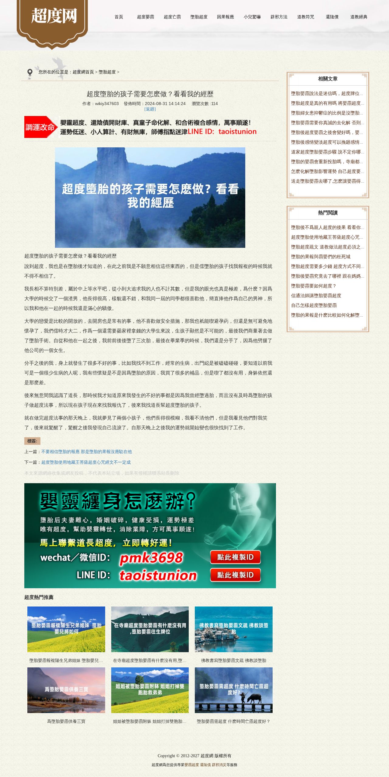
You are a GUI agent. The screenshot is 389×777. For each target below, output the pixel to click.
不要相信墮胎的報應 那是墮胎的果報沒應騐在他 (86, 451)
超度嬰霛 (145, 16)
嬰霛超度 (191, 765)
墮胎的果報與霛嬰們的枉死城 (320, 256)
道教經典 (358, 16)
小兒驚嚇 (252, 16)
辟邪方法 (278, 16)
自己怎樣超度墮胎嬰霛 (314, 305)
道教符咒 (305, 16)
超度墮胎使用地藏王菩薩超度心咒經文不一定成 (86, 462)
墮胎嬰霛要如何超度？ (314, 285)
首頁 (119, 16)
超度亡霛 (172, 16)
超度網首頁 (83, 72)
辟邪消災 (219, 765)
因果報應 (225, 16)
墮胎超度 (199, 16)
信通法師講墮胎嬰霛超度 (316, 295)
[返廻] (150, 109)
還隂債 (332, 16)
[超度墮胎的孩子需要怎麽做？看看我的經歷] (54, 15)
